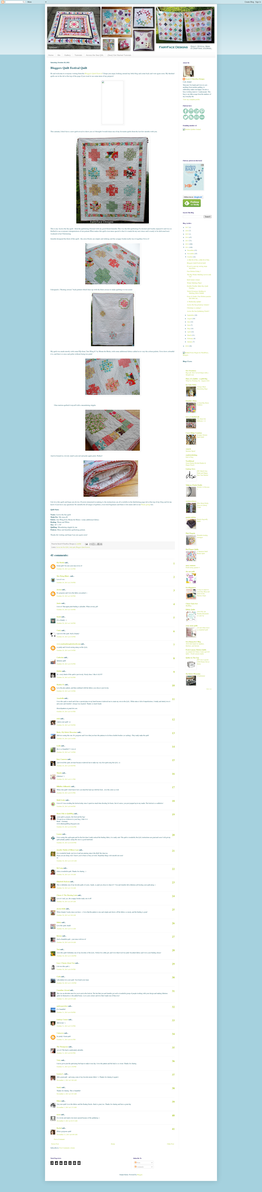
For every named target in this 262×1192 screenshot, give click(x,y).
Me (59, 55)
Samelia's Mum (191, 401)
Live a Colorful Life (192, 417)
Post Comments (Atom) (67, 1148)
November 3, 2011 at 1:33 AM (67, 1107)
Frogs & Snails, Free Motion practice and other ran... (199, 297)
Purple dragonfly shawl (202, 520)
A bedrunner (201, 676)
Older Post (170, 1144)
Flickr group (145, 504)
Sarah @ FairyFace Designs (195, 79)
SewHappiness (191, 587)
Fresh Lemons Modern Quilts (196, 650)
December (190, 250)
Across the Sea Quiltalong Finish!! (198, 311)
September (190, 315)
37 (173, 1075)
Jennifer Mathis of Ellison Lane (68, 850)
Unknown (60, 1033)
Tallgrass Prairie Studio (194, 485)
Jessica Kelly (61, 909)
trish (58, 718)
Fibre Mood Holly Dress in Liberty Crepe (203, 505)
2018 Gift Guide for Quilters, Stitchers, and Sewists (195, 645)
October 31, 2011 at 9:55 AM (66, 999)
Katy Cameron (62, 759)
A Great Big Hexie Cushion (203, 404)
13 (173, 733)
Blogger (139, 1174)
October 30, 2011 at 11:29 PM (66, 983)
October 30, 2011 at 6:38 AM (66, 942)
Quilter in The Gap (192, 658)
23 (173, 882)
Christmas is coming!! (194, 308)
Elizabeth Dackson (63, 881)
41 (173, 1129)
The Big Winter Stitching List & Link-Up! (199, 275)
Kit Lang (60, 868)
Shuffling (188, 606)
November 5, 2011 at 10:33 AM (67, 1121)
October (190, 257)
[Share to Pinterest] (101, 544)
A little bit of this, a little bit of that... (198, 260)
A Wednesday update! (194, 301)
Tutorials (78, 55)
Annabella (60, 698)
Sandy (59, 1087)
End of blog (189, 457)
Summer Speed (190, 451)
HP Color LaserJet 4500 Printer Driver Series (203, 662)
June (189, 325)
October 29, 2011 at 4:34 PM (66, 637)
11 (173, 699)
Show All (209, 689)
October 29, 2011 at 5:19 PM (66, 691)
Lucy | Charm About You (66, 963)
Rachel (59, 1128)
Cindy (59, 630)
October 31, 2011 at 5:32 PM (66, 1026)
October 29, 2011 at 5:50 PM (66, 725)
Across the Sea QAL (95, 55)
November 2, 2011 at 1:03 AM (67, 1094)
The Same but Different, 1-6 (201, 420)
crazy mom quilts (192, 625)
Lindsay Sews (190, 469)
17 (173, 787)
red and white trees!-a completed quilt (203, 629)
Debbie (59, 671)
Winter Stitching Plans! (194, 283)
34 (173, 1034)
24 (173, 896)
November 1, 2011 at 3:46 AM (67, 1080)
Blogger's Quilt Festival (93, 73)
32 (173, 1007)
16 (173, 774)
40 (173, 1115)
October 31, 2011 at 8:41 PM (66, 1039)
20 (173, 835)
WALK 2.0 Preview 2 (203, 488)
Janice (59, 603)
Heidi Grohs (61, 800)
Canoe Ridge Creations (194, 433)
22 (173, 869)
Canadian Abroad (63, 990)
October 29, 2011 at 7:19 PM (66, 752)
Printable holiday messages (202, 536)
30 (173, 977)
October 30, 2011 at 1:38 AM (66, 874)
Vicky (59, 1060)
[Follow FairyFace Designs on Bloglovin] (193, 198)
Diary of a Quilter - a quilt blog (196, 379)
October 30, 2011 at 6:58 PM (66, 969)
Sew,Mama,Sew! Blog (193, 642)
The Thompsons (62, 1047)
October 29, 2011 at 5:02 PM (66, 677)
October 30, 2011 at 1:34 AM (66, 888)
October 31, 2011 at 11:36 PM (66, 1066)
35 (173, 1048)
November (190, 253)
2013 (187, 240)
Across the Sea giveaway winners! (198, 305)
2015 (187, 234)
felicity (59, 922)
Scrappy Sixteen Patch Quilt (202, 436)
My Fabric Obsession (193, 674)
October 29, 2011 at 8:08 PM (66, 766)
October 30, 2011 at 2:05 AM (66, 901)
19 (173, 814)
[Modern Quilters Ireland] (192, 129)
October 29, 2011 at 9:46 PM (66, 806)
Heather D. (60, 684)
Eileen (59, 1101)
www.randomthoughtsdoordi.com (68, 644)
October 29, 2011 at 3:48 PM (66, 623)
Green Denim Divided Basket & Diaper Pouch (196, 464)
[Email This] (90, 544)
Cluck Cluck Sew (192, 603)
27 (173, 937)
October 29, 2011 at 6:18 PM (66, 738)
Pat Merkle (60, 562)
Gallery (67, 55)
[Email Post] (86, 544)
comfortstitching (191, 455)
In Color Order (191, 385)
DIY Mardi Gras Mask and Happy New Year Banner (202, 473)
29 (173, 964)
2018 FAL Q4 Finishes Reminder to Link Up (203, 614)
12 (173, 719)
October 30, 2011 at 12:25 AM (67, 861)
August (189, 318)
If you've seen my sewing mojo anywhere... (197, 267)
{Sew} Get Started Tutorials (119, 55)
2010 (187, 346)
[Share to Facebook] (98, 544)
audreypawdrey (62, 1006)
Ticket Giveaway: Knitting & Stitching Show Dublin (196, 292)
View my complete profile (191, 99)
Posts (138, 1162)
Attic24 (188, 449)
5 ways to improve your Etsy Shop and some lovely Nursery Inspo (203, 593)
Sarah (59, 617)
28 (173, 950)
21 (173, 851)
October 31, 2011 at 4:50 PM (66, 1012)
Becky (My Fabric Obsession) (67, 732)
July (188, 322)
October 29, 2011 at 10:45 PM (66, 842)
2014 (187, 237)
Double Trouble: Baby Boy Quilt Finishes (197, 287)
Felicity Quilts (190, 609)
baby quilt (72, 547)
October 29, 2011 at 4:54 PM (66, 664)
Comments (140, 1167)
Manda (59, 773)
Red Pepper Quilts (192, 549)
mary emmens (191, 565)
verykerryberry (191, 501)
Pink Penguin (190, 533)
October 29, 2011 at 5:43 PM (66, 711)
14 (173, 747)
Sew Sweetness (191, 370)
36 (173, 1061)
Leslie (59, 746)
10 (173, 685)
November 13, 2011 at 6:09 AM (67, 1134)
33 (173, 1020)
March (189, 335)
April (189, 332)
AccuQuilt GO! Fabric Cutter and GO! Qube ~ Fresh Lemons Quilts (198, 653)
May (189, 328)
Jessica (59, 589)
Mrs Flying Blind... (63, 576)
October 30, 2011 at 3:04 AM (66, 915)
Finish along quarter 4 (193, 567)
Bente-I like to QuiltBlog (65, 813)
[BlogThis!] (93, 544)
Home (50, 55)
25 (173, 910)
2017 (187, 227)
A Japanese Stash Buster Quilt (202, 552)
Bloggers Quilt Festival (83, 547)
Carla (59, 976)
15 (173, 760)
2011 (187, 247)
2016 (187, 230)
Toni (58, 949)
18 (173, 801)
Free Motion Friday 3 (194, 271)
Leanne (59, 834)
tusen (58, 1114)
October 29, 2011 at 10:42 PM (66, 827)
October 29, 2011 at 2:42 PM (66, 569)
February (190, 338)
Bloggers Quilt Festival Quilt (196, 263)
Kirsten (59, 936)
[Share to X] (96, 544)
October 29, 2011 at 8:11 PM (66, 779)
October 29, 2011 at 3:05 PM (66, 596)
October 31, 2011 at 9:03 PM (66, 1053)
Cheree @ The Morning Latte (67, 895)
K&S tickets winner (193, 280)
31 (173, 991)
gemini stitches (191, 517)
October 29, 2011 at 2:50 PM (66, 582)
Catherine (60, 657)
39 (173, 1102)
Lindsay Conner (62, 1019)
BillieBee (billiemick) (64, 786)
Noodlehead (190, 461)
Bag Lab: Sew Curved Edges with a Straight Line (197, 374)
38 (173, 1088)
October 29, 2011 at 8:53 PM (66, 793)
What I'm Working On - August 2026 (197, 381)
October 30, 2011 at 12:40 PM (66, 956)
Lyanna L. (60, 1074)
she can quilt (190, 571)
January (190, 342)
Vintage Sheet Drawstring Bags (202, 388)
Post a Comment (59, 1139)
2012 (187, 244)
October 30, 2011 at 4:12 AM (66, 928)
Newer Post (55, 1144)
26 (173, 923)
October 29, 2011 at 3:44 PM (66, 609)
